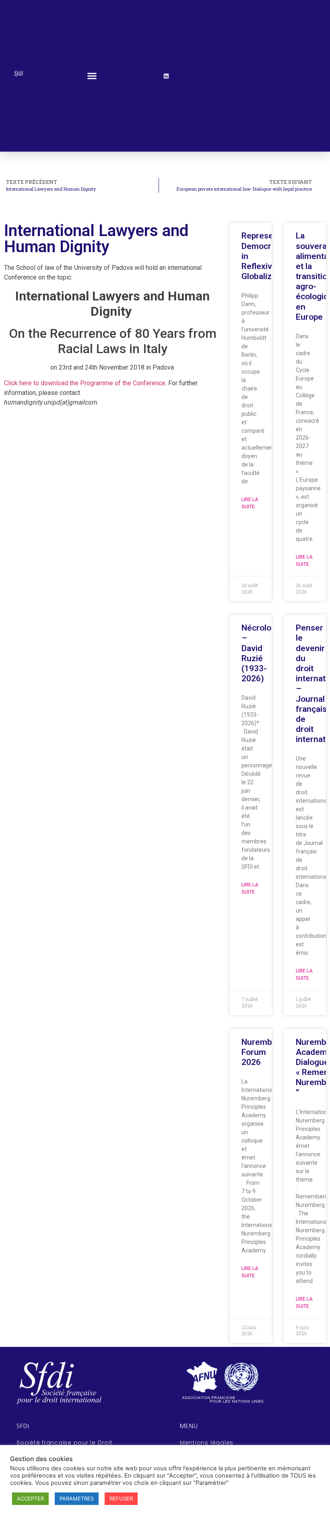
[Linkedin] (166, 76)
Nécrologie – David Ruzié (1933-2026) (262, 653)
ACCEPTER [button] (30, 1498)
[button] (92, 76)
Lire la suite (249, 503)
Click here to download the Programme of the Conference (84, 383)
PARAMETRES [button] (77, 1498)
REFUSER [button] (121, 1498)
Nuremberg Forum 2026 (263, 1052)
